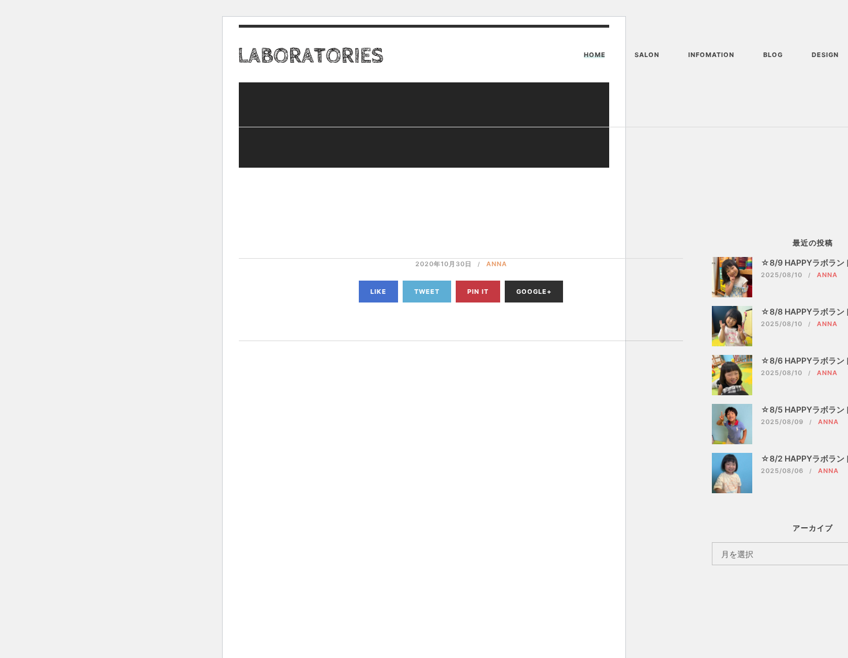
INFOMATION (711, 55)
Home (595, 55)
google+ (533, 292)
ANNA (496, 264)
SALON (647, 55)
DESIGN (825, 55)
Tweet (427, 292)
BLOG (773, 55)
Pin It (478, 292)
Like (378, 292)
